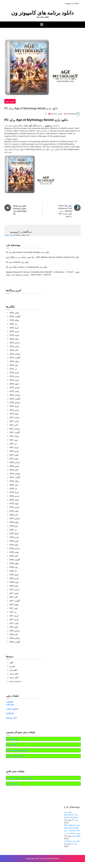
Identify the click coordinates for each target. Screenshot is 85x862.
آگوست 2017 (15, 601)
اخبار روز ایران (11, 718)
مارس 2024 (14, 376)
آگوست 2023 (15, 399)
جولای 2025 (14, 320)
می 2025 (13, 324)
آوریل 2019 (14, 533)
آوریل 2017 (14, 616)
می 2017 (13, 612)
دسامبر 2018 (15, 548)
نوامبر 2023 (14, 391)
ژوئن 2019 (14, 526)
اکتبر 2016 (14, 634)
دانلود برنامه (10, 101)
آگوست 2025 (15, 316)
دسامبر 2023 (15, 387)
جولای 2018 (14, 563)
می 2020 (13, 488)
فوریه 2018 (14, 582)
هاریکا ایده (9, 713)
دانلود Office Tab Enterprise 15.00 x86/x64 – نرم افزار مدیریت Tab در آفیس (65, 211)
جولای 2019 (14, 522)
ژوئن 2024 (14, 365)
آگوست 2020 (15, 477)
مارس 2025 (14, 331)
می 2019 (13, 530)
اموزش (12, 666)
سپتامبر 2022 (15, 402)
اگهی (11, 662)
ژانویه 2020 (14, 503)
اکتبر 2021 (14, 425)
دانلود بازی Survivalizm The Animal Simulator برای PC (27, 252)
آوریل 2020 (14, 492)
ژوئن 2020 (14, 485)
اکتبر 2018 (14, 556)
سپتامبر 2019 (15, 518)
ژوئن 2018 (14, 567)
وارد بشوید (9, 235)
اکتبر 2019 (14, 515)
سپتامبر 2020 (15, 473)
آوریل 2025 (14, 328)
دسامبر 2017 (14, 589)
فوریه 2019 (14, 541)
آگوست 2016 (15, 642)
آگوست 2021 (15, 432)
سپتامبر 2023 (15, 395)
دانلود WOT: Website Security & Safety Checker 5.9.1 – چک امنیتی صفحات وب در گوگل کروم (42, 257)
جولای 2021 (14, 436)
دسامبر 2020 (15, 462)
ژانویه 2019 (14, 545)
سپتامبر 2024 (15, 354)
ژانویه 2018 (14, 586)
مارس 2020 (14, 496)
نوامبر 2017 (14, 593)
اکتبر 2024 (14, 350)
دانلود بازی (13, 670)
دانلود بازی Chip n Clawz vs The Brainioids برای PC (26, 267)
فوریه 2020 (14, 500)
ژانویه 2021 (14, 458)
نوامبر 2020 (14, 466)
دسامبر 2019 (15, 507)
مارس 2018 (14, 578)
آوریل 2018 (14, 574)
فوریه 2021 (14, 455)
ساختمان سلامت (12, 709)
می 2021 (13, 443)
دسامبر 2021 (15, 417)
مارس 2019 (14, 537)
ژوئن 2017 (14, 608)
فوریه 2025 (14, 335)
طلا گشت (9, 702)
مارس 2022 (14, 410)
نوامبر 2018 (14, 552)
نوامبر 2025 (14, 313)
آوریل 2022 (14, 406)
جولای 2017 (14, 604)
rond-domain (71, 114)
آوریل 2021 (14, 447)
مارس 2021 (14, 451)
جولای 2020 (14, 481)
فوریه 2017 (14, 623)
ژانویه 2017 (14, 627)
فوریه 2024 (14, 380)
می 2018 (13, 571)
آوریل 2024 (14, 372)
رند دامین (48, 125)
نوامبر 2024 (14, 346)
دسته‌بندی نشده (15, 681)
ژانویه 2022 (14, 414)
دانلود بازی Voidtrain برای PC (17, 262)
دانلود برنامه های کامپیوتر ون (42, 12)
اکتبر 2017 (14, 597)
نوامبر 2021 (14, 421)
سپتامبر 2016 (15, 638)
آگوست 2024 (15, 357)
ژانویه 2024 (14, 384)
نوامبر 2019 (14, 511)
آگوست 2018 (15, 559)
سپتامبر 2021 (15, 429)
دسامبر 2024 (15, 342)
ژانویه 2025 (14, 339)
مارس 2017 (14, 619)
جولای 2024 (14, 361)
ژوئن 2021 (14, 440)
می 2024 (13, 369)
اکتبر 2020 (14, 470)
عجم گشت (10, 704)
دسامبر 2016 (15, 631)
